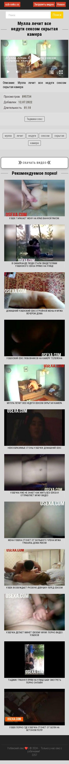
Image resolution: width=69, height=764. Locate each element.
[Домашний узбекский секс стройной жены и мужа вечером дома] (34, 290)
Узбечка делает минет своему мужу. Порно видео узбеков (34, 634)
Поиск (57, 15)
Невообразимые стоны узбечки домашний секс (34, 448)
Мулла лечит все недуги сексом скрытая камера (34, 403)
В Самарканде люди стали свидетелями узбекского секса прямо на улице (34, 264)
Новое (61, 4)
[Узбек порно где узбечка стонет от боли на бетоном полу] (34, 707)
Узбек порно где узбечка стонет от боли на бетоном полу (34, 729)
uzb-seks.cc (12, 4)
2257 (34, 755)
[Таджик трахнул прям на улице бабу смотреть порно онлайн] (34, 659)
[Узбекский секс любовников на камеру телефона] (34, 338)
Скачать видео (34, 162)
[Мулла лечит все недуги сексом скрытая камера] (34, 383)
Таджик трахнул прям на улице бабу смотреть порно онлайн (34, 681)
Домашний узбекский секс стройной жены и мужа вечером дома (34, 312)
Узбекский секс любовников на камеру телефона (34, 358)
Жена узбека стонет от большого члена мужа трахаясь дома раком (34, 541)
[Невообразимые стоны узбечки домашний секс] (34, 427)
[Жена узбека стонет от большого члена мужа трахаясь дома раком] (34, 520)
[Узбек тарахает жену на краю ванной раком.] (34, 198)
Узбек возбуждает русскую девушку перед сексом (34, 587)
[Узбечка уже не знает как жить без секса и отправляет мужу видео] (34, 472)
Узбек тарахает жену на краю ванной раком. (34, 218)
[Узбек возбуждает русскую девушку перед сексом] (34, 567)
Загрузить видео (44, 4)
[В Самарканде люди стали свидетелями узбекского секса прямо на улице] (34, 243)
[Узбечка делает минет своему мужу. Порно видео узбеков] (34, 612)
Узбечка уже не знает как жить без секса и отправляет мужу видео (34, 494)
